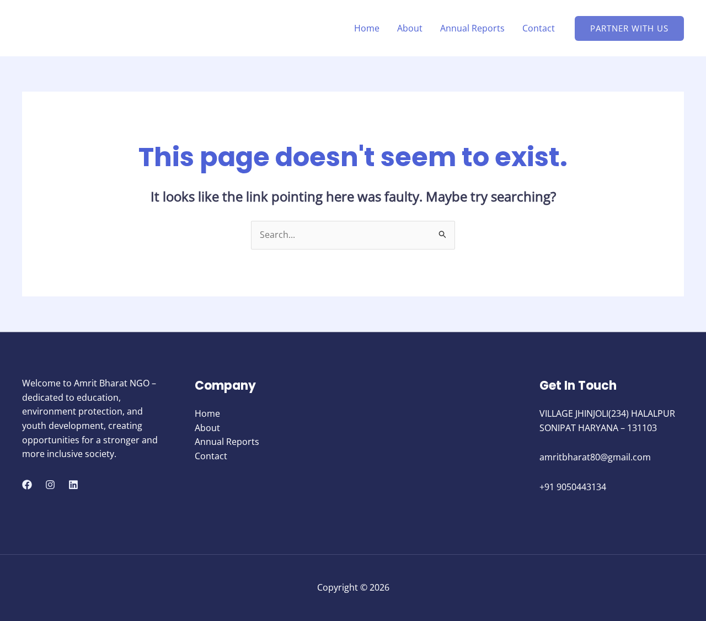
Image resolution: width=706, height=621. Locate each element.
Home (366, 28)
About (409, 28)
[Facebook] (27, 485)
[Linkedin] (73, 485)
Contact (538, 28)
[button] (629, 28)
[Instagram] (50, 485)
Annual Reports (472, 28)
